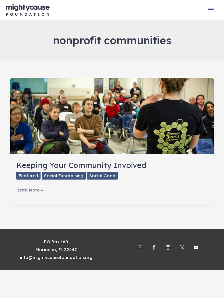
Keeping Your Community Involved (81, 165)
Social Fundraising (63, 175)
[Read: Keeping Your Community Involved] (112, 115)
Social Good (102, 175)
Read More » (29, 190)
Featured (28, 175)
